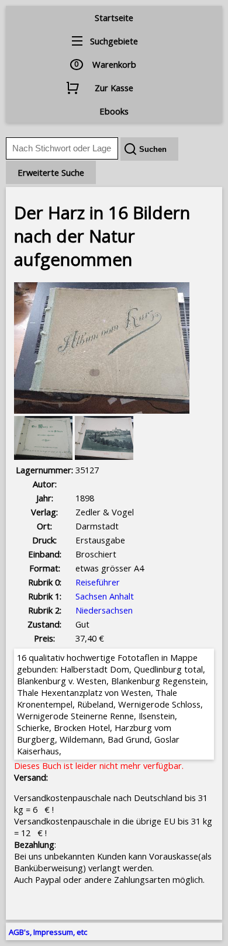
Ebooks (114, 111)
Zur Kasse (114, 87)
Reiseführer (97, 582)
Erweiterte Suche (51, 172)
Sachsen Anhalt (104, 596)
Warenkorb (114, 64)
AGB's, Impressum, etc (48, 932)
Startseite (114, 17)
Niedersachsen (104, 610)
